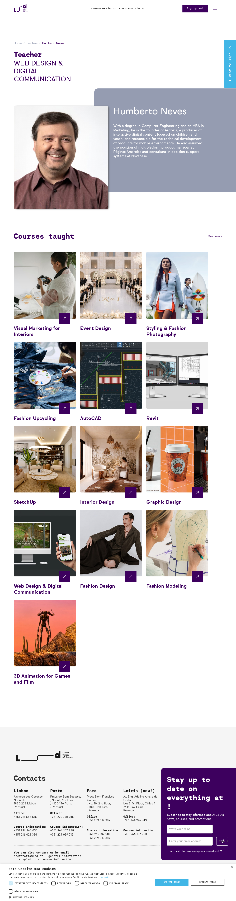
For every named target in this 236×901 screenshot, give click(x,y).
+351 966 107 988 (62, 830)
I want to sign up (230, 64)
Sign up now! (195, 8)
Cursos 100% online (129, 8)
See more (215, 236)
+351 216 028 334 (25, 834)
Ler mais (105, 877)
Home (18, 43)
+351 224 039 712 (61, 834)
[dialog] (118, 882)
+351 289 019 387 (98, 820)
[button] (79, 896)
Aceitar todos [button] (172, 882)
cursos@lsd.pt (25, 859)
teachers (31, 43)
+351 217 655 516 (25, 817)
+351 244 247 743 (135, 820)
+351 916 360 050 (25, 830)
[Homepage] (21, 11)
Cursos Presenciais (101, 8)
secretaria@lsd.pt (28, 856)
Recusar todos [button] (207, 882)
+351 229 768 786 (62, 817)
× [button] (232, 867)
